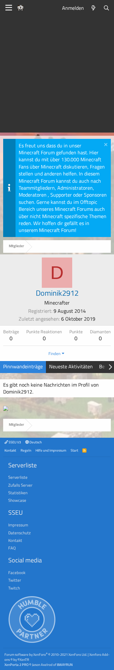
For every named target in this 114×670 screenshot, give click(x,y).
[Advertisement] (57, 76)
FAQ (12, 548)
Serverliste (18, 477)
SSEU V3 (14, 442)
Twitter (14, 580)
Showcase (17, 500)
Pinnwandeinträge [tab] (23, 366)
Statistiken (18, 492)
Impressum (18, 525)
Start (74, 450)
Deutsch (35, 442)
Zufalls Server (20, 485)
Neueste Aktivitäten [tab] (71, 366)
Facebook (16, 572)
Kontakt (10, 450)
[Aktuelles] (93, 8)
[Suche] (106, 8)
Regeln (26, 450)
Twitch (14, 588)
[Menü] (8, 8)
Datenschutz (19, 533)
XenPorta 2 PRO (16, 664)
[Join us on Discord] (5, 409)
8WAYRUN (65, 664)
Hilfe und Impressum (50, 450)
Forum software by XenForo (45, 654)
